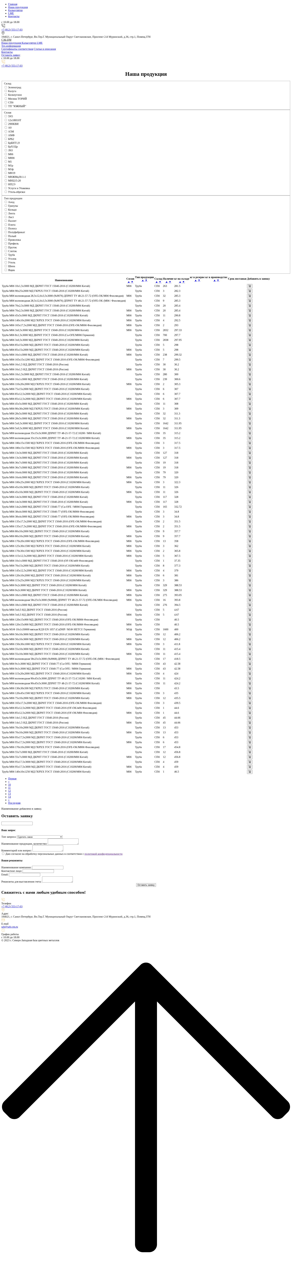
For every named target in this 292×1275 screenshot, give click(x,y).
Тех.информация (11, 45)
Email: (4, 874)
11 (9, 787)
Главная (12, 4)
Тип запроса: (8, 836)
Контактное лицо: (11, 871)
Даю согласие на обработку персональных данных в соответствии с (44, 853)
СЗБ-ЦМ (6, 39)
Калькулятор (15, 10)
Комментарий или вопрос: (16, 850)
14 (9, 796)
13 (9, 793)
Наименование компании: (16, 867)
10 (9, 784)
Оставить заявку (10, 55)
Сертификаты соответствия (17, 49)
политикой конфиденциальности (103, 853)
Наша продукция (18, 7)
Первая (12, 778)
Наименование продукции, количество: (24, 843)
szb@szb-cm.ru (9, 926)
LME (11, 13)
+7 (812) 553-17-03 (11, 29)
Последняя (14, 803)
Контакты (13, 16)
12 (9, 790)
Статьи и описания (45, 49)
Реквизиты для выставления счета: (21, 881)
